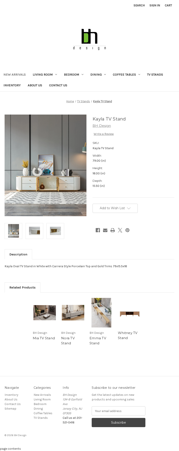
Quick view (44, 312)
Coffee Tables (124, 74)
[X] (120, 230)
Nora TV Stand (68, 340)
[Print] (112, 230)
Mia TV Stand (44, 338)
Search (139, 5)
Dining (96, 74)
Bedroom (71, 74)
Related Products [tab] (22, 287)
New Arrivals (14, 74)
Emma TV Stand (98, 340)
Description (18, 254)
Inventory (12, 85)
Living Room (43, 74)
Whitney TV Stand (128, 335)
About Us (35, 85)
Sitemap (10, 408)
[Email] (105, 230)
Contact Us (58, 85)
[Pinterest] (127, 230)
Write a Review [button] (104, 134)
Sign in (155, 5)
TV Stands (155, 74)
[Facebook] (98, 230)
